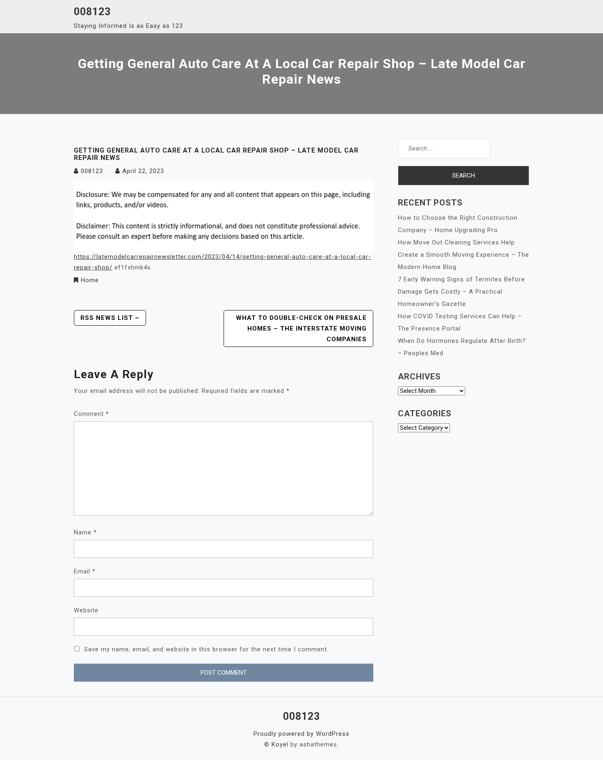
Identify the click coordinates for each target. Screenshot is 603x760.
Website (86, 610)
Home (90, 280)
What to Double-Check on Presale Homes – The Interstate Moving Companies (301, 328)
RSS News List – (109, 318)
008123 (92, 12)
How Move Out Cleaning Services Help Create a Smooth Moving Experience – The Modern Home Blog (463, 255)
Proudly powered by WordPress (301, 733)
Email (85, 571)
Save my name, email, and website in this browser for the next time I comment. (206, 649)
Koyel (280, 744)
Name (85, 532)
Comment (91, 414)
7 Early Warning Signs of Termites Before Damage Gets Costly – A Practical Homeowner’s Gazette (461, 292)
